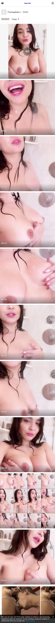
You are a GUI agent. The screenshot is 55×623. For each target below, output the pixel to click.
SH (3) (4, 468)
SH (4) (4, 412)
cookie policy (30, 621)
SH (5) (4, 356)
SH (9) (4, 131)
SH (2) (4, 580)
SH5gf (4, 75)
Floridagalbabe (14, 12)
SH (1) (4, 524)
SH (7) (4, 243)
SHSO (25, 12)
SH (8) (4, 187)
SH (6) (4, 299)
